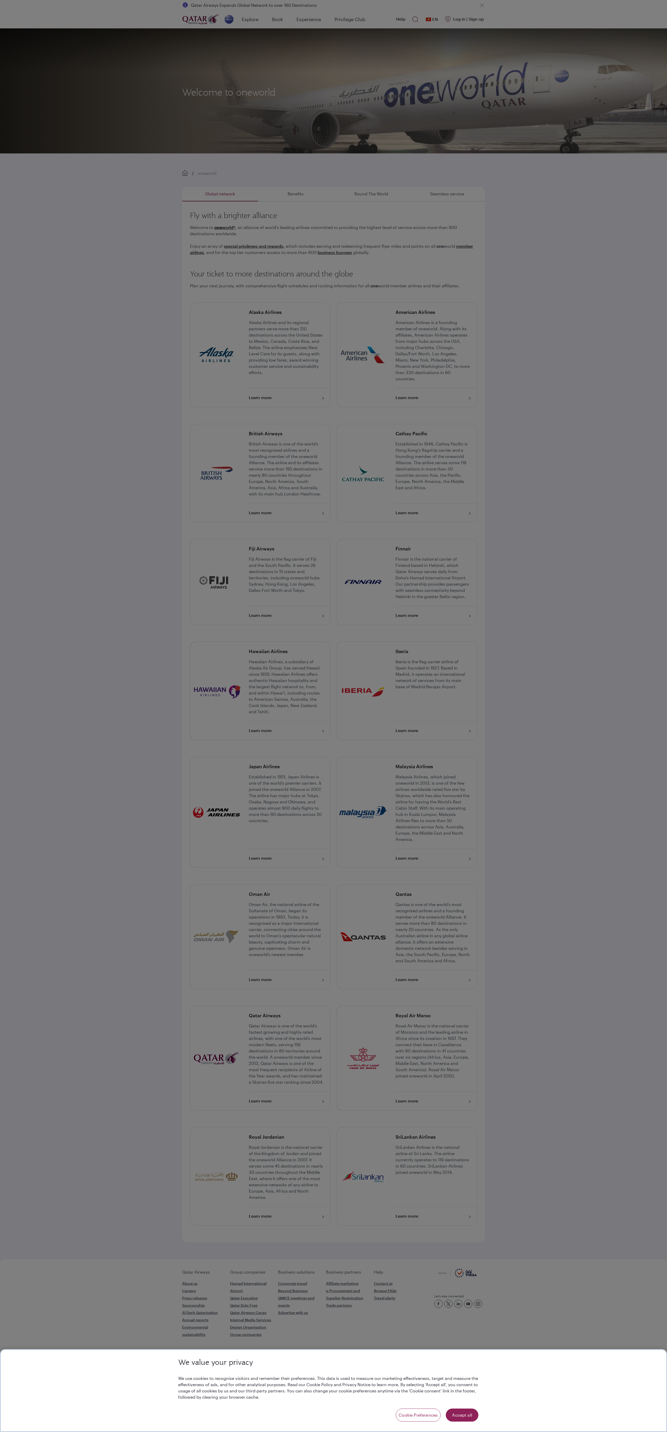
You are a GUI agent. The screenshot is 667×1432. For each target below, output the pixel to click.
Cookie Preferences (418, 1414)
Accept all (462, 1414)
